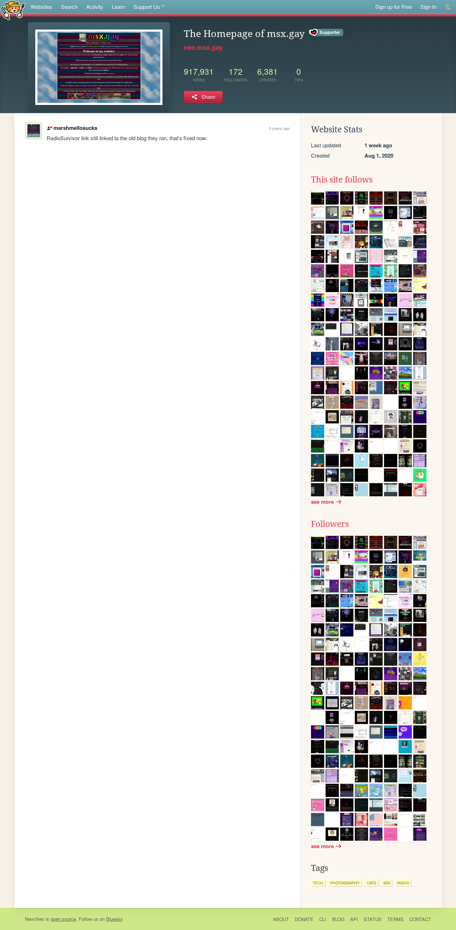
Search (69, 6)
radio (403, 883)
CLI (322, 919)
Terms (395, 919)
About (281, 919)
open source (63, 918)
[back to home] (13, 10)
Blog (338, 919)
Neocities (34, 918)
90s (386, 883)
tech (318, 883)
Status (373, 919)
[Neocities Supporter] (326, 32)
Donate (304, 919)
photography (344, 883)
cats (371, 883)
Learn (118, 6)
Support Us (147, 6)
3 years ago (279, 128)
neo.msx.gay (203, 47)
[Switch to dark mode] (448, 7)
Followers (330, 524)
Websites (41, 6)
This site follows (342, 179)
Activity (94, 6)
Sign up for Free (393, 6)
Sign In (428, 6)
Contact (420, 919)
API (354, 919)
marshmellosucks (75, 128)
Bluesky (114, 918)
